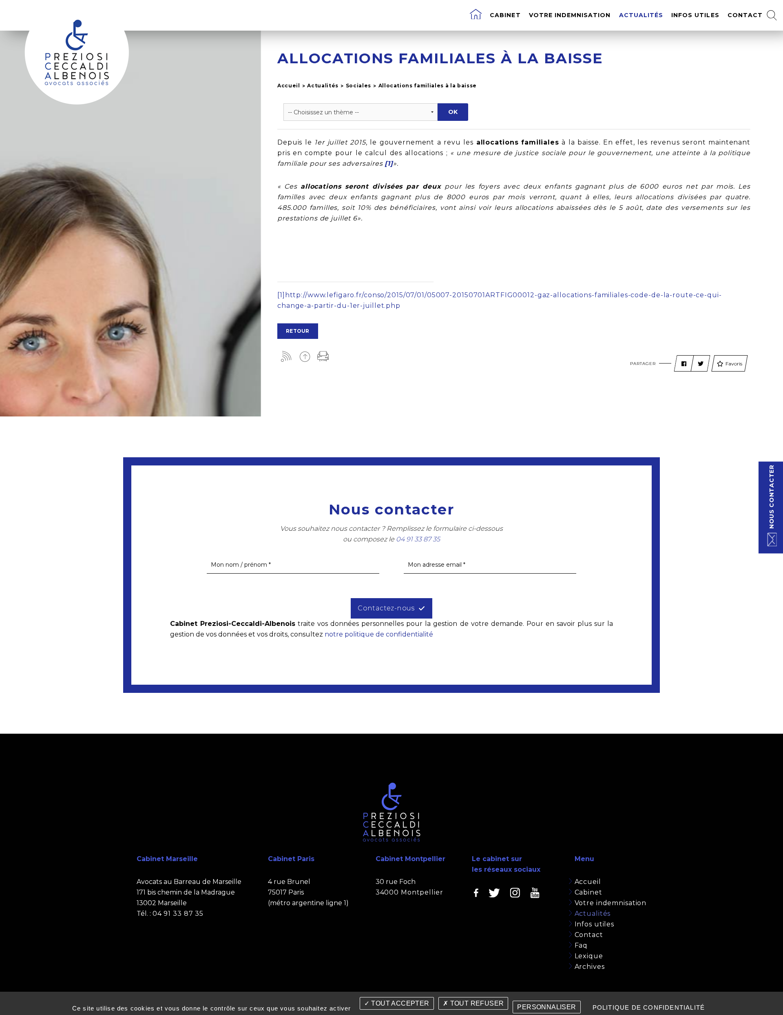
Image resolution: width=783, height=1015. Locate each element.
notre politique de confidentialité (379, 634)
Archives (590, 966)
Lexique (589, 956)
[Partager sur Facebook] (684, 364)
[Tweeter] (700, 364)
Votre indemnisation (570, 15)
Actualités (641, 15)
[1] (281, 295)
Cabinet (505, 15)
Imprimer (323, 356)
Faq (581, 945)
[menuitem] (476, 15)
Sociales (358, 85)
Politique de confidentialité (649, 1007)
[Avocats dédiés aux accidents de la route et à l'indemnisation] (476, 15)
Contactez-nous (386, 608)
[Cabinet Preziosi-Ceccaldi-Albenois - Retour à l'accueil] (76, 52)
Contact (745, 15)
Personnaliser (546, 1007)
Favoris (733, 364)
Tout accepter (399, 1003)
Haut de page (305, 356)
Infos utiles (695, 15)
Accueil (288, 85)
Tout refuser (476, 1003)
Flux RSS (286, 356)
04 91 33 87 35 (178, 913)
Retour (298, 331)
